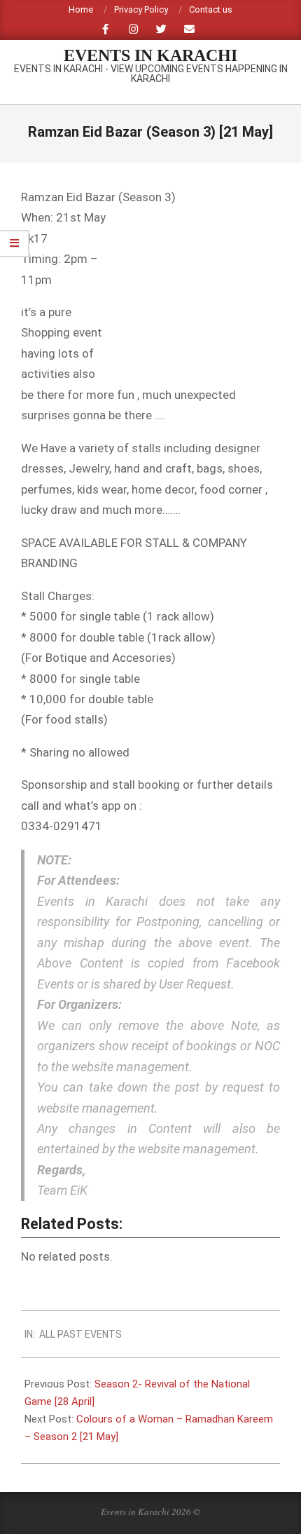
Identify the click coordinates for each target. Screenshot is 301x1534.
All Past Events (80, 1334)
